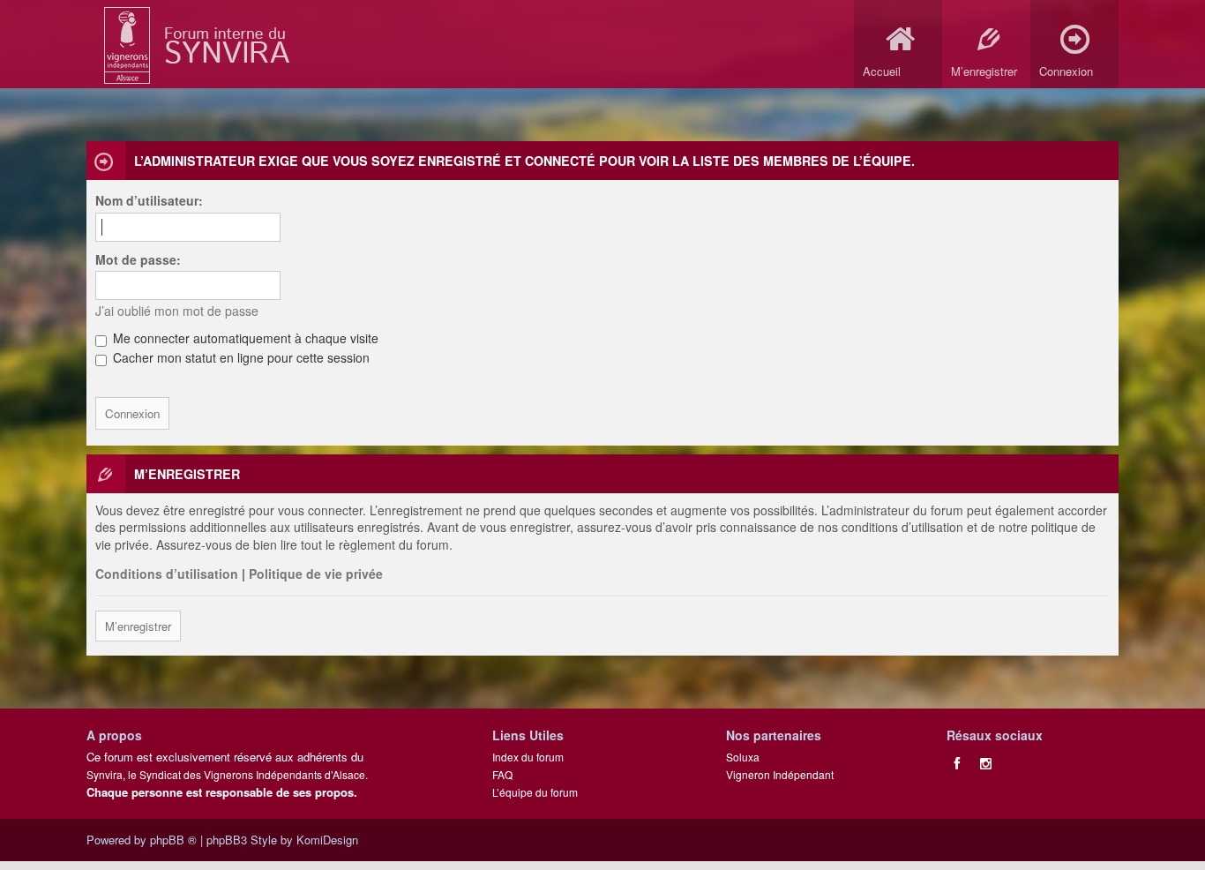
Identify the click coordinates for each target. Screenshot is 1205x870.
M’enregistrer (138, 626)
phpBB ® (173, 839)
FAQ (502, 774)
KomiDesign (327, 839)
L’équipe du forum (535, 791)
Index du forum (528, 756)
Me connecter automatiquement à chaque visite (243, 338)
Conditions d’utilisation (166, 573)
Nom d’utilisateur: (149, 200)
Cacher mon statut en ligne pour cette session (239, 357)
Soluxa (743, 756)
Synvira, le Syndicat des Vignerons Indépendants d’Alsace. (227, 774)
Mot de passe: (138, 259)
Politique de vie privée (316, 573)
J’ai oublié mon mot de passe (176, 310)
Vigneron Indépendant (780, 774)
